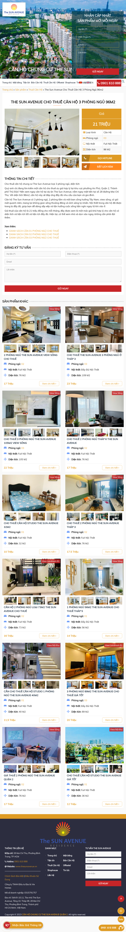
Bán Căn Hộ (36, 82)
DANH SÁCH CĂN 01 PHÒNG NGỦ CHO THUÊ (34, 230)
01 (22, 532)
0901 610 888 (110, 83)
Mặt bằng (17, 82)
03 (105, 138)
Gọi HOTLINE (105, 158)
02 (22, 364)
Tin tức (66, 870)
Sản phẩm (20, 89)
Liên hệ (50, 875)
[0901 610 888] (121, 927)
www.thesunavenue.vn (26, 866)
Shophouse (70, 82)
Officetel (60, 82)
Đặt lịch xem (105, 166)
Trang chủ (7, 82)
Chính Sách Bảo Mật (14, 876)
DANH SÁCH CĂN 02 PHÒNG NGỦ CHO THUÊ (34, 234)
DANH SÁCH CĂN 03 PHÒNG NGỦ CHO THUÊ (34, 237)
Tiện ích (26, 82)
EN (91, 82)
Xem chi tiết (48, 383)
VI (84, 82)
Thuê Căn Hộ (49, 82)
